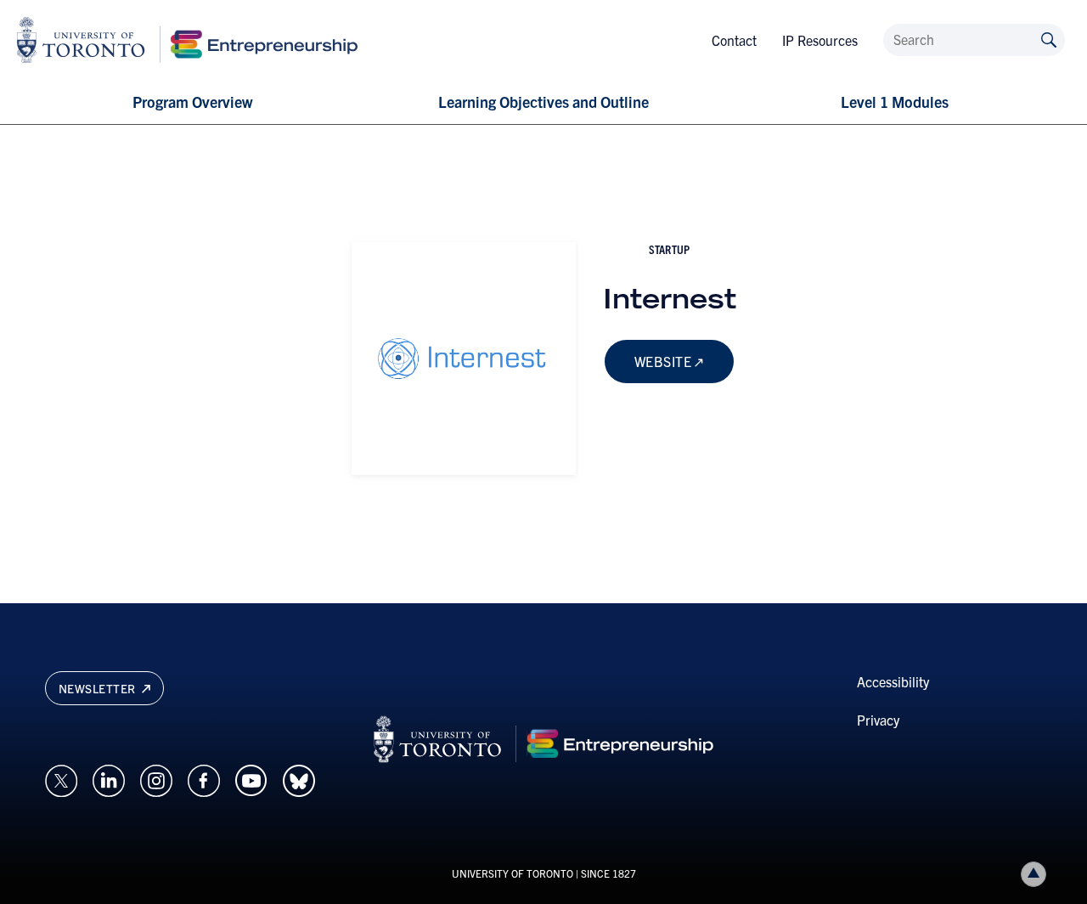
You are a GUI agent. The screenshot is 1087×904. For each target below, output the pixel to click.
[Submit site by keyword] (1049, 38)
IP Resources (820, 39)
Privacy (878, 719)
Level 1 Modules (895, 101)
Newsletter (99, 688)
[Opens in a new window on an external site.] (61, 778)
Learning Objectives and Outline (543, 101)
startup (669, 249)
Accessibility (893, 681)
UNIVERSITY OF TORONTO (512, 873)
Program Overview (192, 101)
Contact (734, 39)
